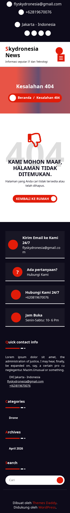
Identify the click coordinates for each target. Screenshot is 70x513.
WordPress (47, 507)
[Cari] (60, 480)
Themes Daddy (44, 502)
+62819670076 (39, 12)
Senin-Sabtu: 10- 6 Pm (42, 320)
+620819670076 (37, 297)
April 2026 (16, 448)
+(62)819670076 (20, 386)
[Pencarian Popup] (59, 50)
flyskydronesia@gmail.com (38, 3)
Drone (13, 418)
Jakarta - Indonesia (38, 24)
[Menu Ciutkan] (61, 58)
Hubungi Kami (38, 274)
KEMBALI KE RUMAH (32, 199)
